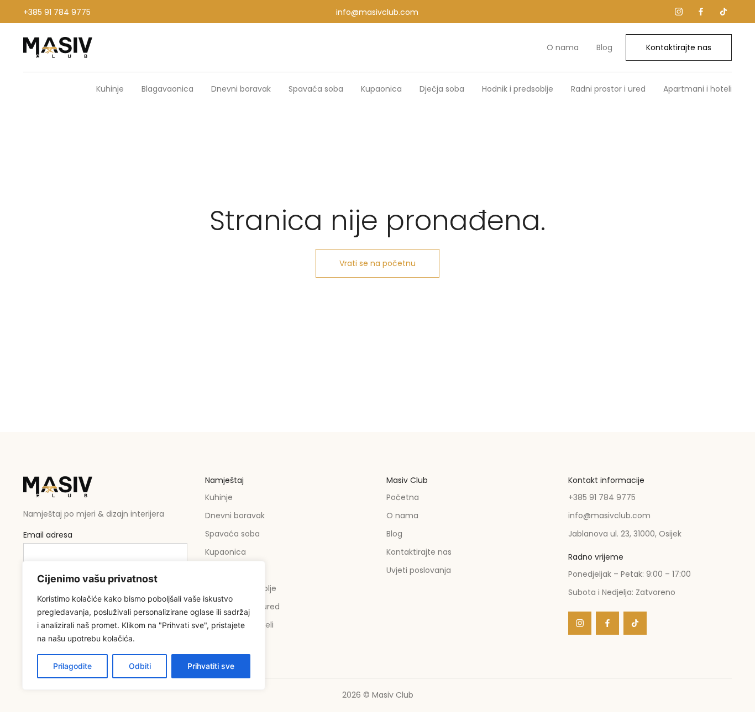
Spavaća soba (316, 88)
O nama (563, 47)
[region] (143, 625)
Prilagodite (72, 666)
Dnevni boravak (241, 88)
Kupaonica (381, 88)
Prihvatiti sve (210, 666)
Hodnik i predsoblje (517, 88)
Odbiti (140, 666)
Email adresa (47, 535)
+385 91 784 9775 (57, 12)
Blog (604, 47)
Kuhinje (110, 88)
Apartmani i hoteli (697, 88)
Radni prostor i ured (608, 88)
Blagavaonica (167, 88)
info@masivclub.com (377, 12)
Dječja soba (442, 88)
